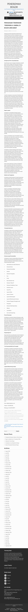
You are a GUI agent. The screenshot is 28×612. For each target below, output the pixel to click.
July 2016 (7, 536)
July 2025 (7, 476)
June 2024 (7, 501)
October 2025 (7, 470)
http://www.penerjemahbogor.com (13, 598)
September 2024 (8, 495)
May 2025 (7, 480)
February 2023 (8, 522)
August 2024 (7, 497)
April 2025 (7, 482)
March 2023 (7, 520)
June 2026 (7, 455)
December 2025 (8, 466)
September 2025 (8, 472)
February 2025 (8, 486)
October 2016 (7, 530)
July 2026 (7, 453)
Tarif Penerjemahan (13, 609)
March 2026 (7, 460)
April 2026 (7, 459)
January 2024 (7, 511)
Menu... (7, 18)
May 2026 (7, 457)
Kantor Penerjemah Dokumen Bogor (12, 444)
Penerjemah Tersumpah (8, 419)
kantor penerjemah (17, 416)
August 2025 (7, 474)
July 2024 (7, 499)
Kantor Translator (16, 417)
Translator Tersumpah (17, 419)
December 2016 (8, 526)
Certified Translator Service (12, 412)
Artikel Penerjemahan (14, 610)
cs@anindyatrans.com (11, 597)
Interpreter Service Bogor (9, 441)
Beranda (8, 608)
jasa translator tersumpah (9, 416)
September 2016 (8, 532)
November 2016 (8, 528)
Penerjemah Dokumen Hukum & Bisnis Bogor (13, 437)
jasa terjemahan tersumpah (13, 415)
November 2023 (8, 515)
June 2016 (7, 538)
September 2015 (8, 545)
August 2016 (7, 534)
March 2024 (7, 507)
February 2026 (8, 462)
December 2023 (8, 513)
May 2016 (7, 540)
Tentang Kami (13, 608)
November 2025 (8, 468)
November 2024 (8, 491)
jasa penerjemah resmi (11, 413)
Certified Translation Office (9, 410)
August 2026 (7, 451)
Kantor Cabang (20, 609)
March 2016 (7, 543)
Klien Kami (7, 609)
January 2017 (7, 524)
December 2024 (8, 489)
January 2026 (7, 464)
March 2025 (7, 484)
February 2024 (8, 509)
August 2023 (7, 516)
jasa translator (20, 415)
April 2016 (7, 542)
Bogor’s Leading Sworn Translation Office (13, 439)
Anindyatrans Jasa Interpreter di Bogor (12, 443)
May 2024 (7, 503)
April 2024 (7, 505)
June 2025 (7, 478)
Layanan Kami (18, 608)
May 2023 (7, 518)
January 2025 (7, 487)
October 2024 (7, 493)
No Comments (13, 30)
